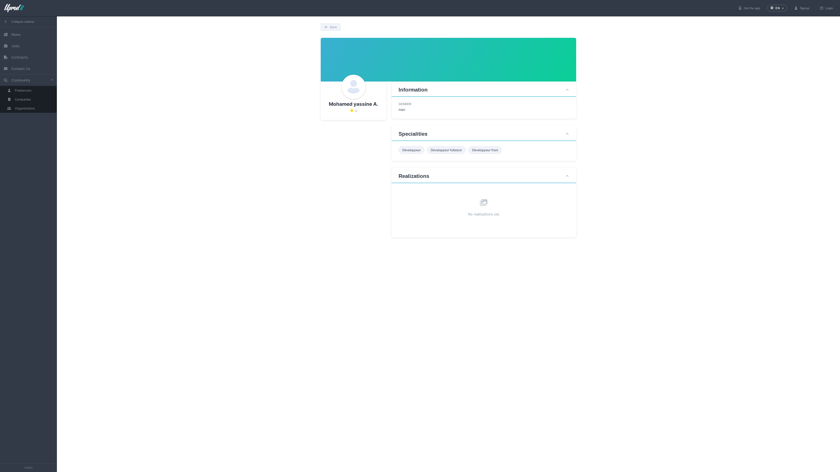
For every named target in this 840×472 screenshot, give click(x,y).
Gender (405, 104)
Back (333, 27)
